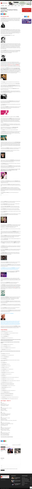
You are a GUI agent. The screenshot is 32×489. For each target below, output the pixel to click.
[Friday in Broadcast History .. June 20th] (11, 450)
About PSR (22, 5)
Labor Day (9, 65)
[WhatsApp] (5, 14)
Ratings (15, 5)
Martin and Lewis (11, 64)
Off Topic (19, 5)
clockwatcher (2, 12)
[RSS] (29, 0)
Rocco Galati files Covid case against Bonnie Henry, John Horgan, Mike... (17, 478)
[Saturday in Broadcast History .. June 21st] (4, 449)
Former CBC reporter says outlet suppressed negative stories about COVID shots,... (18, 484)
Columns (12, 5)
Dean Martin (17, 64)
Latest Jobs (2, 5)
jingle (14, 287)
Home (1, 7)
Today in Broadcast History (6, 7)
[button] (30, 5)
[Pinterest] (4, 14)
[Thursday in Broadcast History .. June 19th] (17, 450)
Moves (8, 5)
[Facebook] (28, 0)
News (6, 5)
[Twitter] (30, 0)
